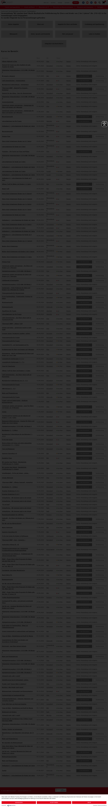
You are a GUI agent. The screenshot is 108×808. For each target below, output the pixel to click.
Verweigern (19, 802)
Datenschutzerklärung (102, 805)
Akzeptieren (54, 802)
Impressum (95, 805)
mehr (89, 802)
